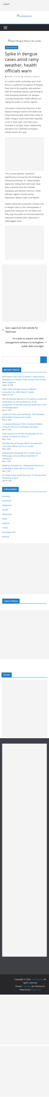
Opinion (6, 523)
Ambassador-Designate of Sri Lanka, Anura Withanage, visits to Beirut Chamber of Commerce (21, 456)
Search (43, 359)
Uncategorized (11, 47)
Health (5, 509)
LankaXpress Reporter (31, 76)
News (4, 518)
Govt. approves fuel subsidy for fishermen (21, 329)
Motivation (7, 514)
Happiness (7, 505)
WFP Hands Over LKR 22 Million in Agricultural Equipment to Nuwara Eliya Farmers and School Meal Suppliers (24, 379)
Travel (5, 527)
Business (6, 496)
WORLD (5, 536)
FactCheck (6, 500)
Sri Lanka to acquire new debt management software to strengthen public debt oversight (24, 342)
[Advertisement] (24, 154)
